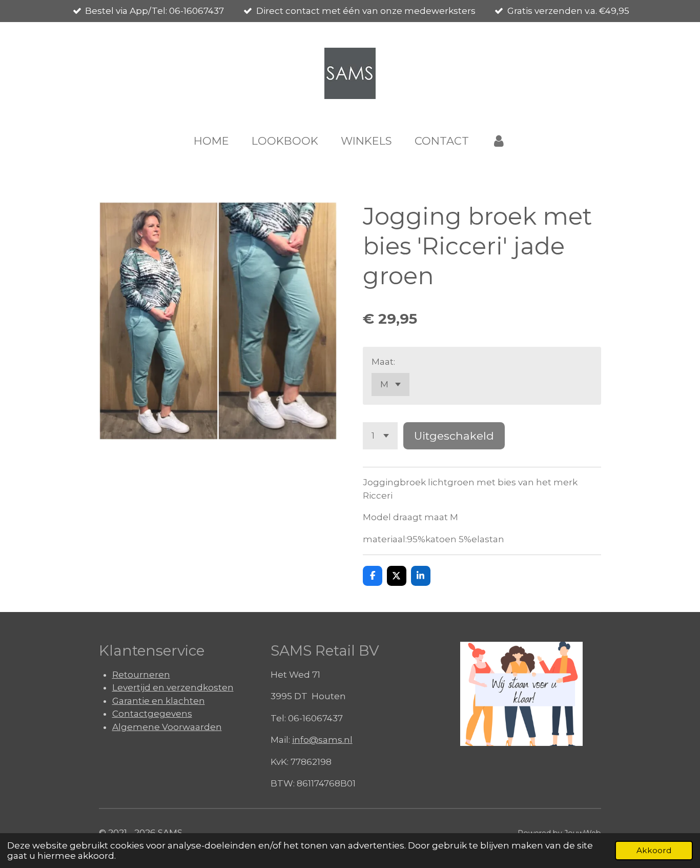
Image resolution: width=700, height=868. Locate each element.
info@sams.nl (322, 740)
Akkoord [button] (653, 850)
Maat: (383, 362)
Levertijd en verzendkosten (173, 687)
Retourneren (141, 674)
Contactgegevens (152, 713)
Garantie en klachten (158, 701)
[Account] (499, 141)
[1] (380, 435)
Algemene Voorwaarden (167, 727)
